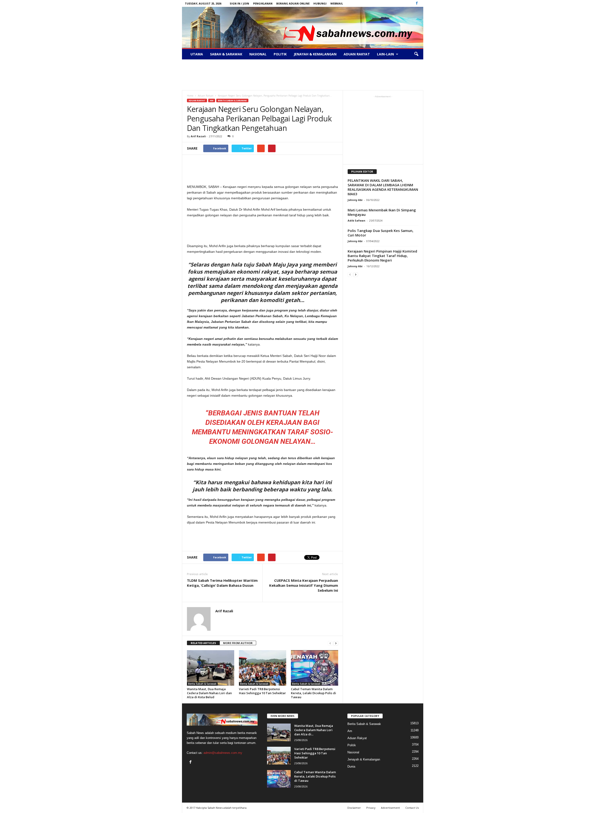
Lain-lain (385, 54)
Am (211, 100)
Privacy (371, 807)
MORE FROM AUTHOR (238, 643)
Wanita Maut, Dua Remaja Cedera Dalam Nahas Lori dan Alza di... (313, 730)
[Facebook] (417, 3)
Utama (196, 54)
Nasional (258, 54)
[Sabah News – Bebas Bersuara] (302, 27)
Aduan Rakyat (357, 54)
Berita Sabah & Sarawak (232, 100)
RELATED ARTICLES (203, 643)
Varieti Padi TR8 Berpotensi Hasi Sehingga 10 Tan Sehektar (262, 691)
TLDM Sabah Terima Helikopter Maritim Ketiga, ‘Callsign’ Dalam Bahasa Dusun (222, 583)
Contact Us (412, 807)
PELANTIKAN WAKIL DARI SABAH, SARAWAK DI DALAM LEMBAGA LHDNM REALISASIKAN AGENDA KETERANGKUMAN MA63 (383, 187)
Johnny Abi (355, 200)
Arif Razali (198, 136)
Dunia (351, 766)
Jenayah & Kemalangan (315, 54)
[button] (416, 54)
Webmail (336, 3)
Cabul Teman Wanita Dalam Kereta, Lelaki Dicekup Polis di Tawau (313, 693)
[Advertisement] (302, 74)
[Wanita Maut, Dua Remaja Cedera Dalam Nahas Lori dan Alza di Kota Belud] (210, 668)
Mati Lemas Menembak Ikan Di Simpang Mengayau (382, 212)
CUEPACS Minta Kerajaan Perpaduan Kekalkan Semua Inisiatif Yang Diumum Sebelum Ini (303, 585)
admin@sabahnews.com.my (222, 753)
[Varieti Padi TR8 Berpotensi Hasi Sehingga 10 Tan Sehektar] (262, 668)
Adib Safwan (356, 220)
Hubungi (320, 3)
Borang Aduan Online (293, 3)
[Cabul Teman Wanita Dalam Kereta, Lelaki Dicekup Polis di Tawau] (314, 668)
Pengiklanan (262, 3)
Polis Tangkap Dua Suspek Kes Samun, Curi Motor (380, 232)
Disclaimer (354, 807)
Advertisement (390, 807)
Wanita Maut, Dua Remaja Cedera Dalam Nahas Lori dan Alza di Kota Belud (209, 693)
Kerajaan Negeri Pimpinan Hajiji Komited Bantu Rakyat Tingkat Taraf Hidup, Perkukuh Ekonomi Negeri (382, 255)
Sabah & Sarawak (226, 54)
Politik (280, 54)
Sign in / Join (239, 3)
